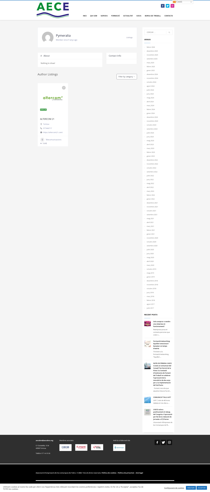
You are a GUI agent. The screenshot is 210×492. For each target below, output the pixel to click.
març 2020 (150, 265)
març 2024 (150, 105)
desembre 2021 (152, 203)
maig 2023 (150, 140)
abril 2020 (150, 261)
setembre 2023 (152, 129)
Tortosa (46, 124)
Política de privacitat (125, 473)
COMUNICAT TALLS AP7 (162, 397)
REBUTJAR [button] (190, 488)
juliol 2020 (150, 249)
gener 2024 (151, 113)
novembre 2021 (152, 207)
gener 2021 (151, 234)
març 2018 (150, 296)
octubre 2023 (151, 125)
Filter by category (125, 76)
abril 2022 (150, 187)
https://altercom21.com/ (53, 132)
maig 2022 (150, 183)
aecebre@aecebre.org (44, 440)
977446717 (47, 128)
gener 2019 (151, 277)
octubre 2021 (151, 211)
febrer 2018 (151, 300)
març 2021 (150, 226)
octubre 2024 (151, 82)
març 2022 (150, 191)
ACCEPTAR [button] (202, 488)
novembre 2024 (152, 78)
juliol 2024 (150, 90)
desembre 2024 (152, 74)
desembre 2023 (152, 117)
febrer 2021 (151, 230)
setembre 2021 (152, 214)
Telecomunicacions (53, 139)
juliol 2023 (150, 133)
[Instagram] (172, 6)
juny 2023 (150, 137)
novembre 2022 (152, 164)
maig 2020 (150, 257)
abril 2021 (150, 222)
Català (179, 2)
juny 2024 (150, 94)
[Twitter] (167, 6)
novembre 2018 (152, 285)
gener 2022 (151, 199)
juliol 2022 (150, 176)
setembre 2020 (152, 246)
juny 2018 (150, 292)
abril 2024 (150, 101)
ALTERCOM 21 (47, 118)
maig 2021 (150, 218)
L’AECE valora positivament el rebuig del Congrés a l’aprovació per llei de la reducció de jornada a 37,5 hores (162, 414)
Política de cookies (109, 473)
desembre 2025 (152, 51)
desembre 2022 (152, 160)
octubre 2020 (151, 242)
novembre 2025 (152, 55)
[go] (169, 32)
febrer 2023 (151, 152)
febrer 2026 (151, 47)
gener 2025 (151, 70)
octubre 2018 (151, 288)
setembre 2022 (152, 172)
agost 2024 (150, 86)
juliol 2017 (150, 308)
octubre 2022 (151, 168)
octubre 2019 (151, 269)
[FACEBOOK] (163, 6)
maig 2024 (150, 98)
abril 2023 (150, 144)
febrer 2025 (151, 66)
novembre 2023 (152, 121)
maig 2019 (150, 273)
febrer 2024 (151, 109)
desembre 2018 (152, 281)
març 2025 (150, 63)
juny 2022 (150, 179)
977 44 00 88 (45, 453)
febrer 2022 (151, 195)
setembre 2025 (152, 59)
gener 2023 (151, 156)
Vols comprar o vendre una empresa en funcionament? (161, 323)
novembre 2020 (152, 238)
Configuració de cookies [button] (174, 488)
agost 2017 (150, 304)
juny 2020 (150, 253)
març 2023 (150, 148)
